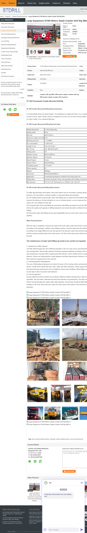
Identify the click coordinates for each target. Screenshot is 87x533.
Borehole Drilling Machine (8, 44)
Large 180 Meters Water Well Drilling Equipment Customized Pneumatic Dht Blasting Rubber (34, 496)
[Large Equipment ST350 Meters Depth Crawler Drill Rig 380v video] (43, 35)
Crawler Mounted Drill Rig (19, 16)
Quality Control (44, 3)
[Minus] (81, 482)
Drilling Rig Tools (6, 69)
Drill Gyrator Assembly (7, 76)
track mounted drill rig (77, 439)
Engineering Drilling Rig (8, 48)
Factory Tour (31, 3)
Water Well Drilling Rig (7, 23)
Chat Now (66, 3)
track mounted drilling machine (40, 439)
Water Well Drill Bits (7, 66)
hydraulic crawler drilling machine (60, 439)
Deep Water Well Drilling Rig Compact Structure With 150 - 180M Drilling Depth (14, 514)
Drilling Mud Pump (6, 55)
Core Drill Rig (5, 41)
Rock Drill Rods (5, 62)
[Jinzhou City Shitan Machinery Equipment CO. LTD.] (11, 10)
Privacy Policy (12, 531)
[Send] (81, 529)
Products (12, 3)
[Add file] (45, 529)
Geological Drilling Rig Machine (10, 37)
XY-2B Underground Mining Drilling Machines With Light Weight (13, 518)
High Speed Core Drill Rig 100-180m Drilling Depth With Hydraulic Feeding (40, 513)
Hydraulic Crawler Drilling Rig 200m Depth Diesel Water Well (39, 517)
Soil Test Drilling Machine (8, 34)
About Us (21, 3)
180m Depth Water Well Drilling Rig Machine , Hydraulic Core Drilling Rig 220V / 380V (40, 521)
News (75, 3)
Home (3, 3)
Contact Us (56, 3)
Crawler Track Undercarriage (9, 51)
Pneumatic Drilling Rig (7, 27)
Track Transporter (6, 58)
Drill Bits (3, 73)
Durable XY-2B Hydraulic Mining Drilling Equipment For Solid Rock (12, 522)
